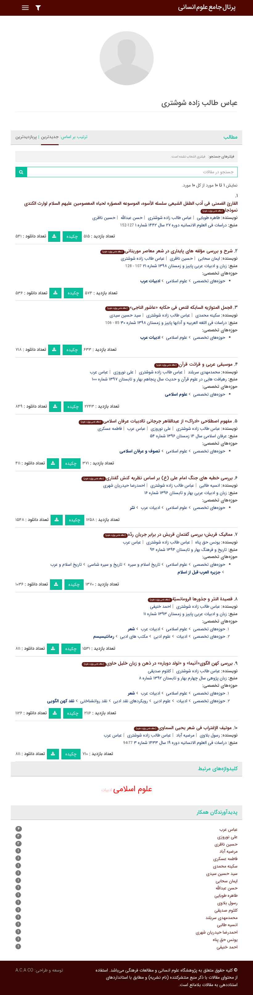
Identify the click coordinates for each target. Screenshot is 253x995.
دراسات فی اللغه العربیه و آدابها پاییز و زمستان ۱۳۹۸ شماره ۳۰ (174, 322)
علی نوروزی (123, 372)
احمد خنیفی (160, 606)
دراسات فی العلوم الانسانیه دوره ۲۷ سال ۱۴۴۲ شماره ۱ (181, 225)
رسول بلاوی (210, 735)
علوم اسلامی (176, 281)
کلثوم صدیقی (159, 671)
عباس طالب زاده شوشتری (170, 217)
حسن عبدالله (132, 217)
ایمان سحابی (209, 258)
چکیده (72, 236)
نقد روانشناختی (93, 701)
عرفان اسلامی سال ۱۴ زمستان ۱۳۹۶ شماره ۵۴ (188, 436)
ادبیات (181, 636)
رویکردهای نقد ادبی (130, 701)
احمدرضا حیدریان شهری (124, 485)
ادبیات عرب (150, 507)
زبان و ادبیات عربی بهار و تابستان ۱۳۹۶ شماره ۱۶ (185, 492)
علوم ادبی (162, 636)
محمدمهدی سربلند (204, 372)
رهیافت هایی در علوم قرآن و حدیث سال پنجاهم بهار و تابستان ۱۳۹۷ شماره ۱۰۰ (159, 379)
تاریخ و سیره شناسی (105, 564)
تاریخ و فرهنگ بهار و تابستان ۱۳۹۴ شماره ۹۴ (188, 549)
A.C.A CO (24, 970)
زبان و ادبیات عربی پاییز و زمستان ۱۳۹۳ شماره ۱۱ (185, 614)
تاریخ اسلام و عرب (66, 564)
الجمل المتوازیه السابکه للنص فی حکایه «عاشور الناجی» (169, 307)
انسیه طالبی (209, 485)
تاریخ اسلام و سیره (144, 564)
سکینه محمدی (207, 315)
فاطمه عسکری (109, 428)
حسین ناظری (103, 217)
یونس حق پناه (207, 542)
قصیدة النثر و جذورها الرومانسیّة (191, 599)
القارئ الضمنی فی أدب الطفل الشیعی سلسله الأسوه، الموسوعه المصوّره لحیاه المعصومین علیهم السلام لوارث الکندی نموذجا (131, 207)
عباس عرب (99, 372)
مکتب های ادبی (134, 636)
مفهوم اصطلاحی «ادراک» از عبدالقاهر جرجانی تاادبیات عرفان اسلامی (156, 421)
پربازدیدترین (26, 136)
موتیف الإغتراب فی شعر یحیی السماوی (184, 728)
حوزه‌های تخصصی (209, 281)
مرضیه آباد (185, 735)
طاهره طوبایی (208, 217)
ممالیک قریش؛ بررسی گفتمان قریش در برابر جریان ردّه (169, 534)
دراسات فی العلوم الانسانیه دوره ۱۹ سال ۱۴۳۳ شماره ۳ (180, 742)
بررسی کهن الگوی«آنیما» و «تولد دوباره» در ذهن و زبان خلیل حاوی (158, 663)
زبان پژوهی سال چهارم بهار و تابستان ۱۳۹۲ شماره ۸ (183, 678)
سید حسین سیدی (125, 315)
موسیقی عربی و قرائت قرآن (194, 364)
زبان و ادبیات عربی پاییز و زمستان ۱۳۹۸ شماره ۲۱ (185, 265)
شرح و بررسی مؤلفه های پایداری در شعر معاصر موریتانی (167, 251)
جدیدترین (50, 136)
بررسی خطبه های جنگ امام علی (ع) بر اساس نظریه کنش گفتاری (158, 478)
